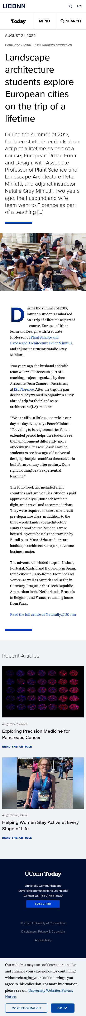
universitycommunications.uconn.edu (43, 890)
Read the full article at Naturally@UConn (43, 614)
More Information (26, 1008)
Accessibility (43, 940)
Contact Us (31, 895)
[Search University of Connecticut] (70, 6)
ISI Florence (24, 389)
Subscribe (43, 904)
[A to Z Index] (79, 6)
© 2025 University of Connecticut (43, 923)
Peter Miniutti (60, 343)
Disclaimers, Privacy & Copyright (43, 931)
